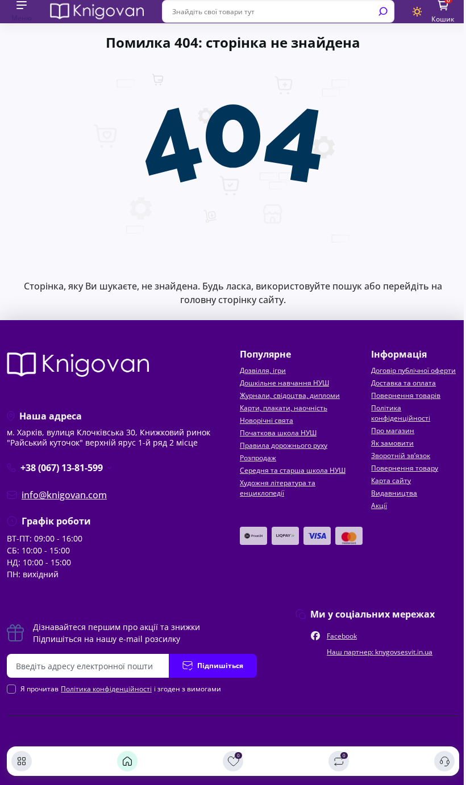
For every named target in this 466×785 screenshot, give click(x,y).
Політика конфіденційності (400, 413)
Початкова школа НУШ (278, 433)
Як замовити (392, 443)
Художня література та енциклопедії (277, 488)
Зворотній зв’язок (400, 455)
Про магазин (392, 430)
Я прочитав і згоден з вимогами (120, 689)
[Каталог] (21, 761)
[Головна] (127, 761)
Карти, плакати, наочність (283, 408)
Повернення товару (404, 468)
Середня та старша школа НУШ (293, 470)
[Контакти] (444, 761)
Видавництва (394, 493)
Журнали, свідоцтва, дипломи (290, 395)
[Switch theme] (417, 11)
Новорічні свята (266, 420)
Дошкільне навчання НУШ (284, 383)
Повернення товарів (405, 395)
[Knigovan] (97, 11)
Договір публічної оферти (413, 370)
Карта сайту (391, 480)
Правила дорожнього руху (283, 445)
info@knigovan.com (64, 495)
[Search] (383, 11)
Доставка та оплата (403, 383)
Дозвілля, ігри (263, 370)
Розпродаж (258, 458)
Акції (379, 505)
